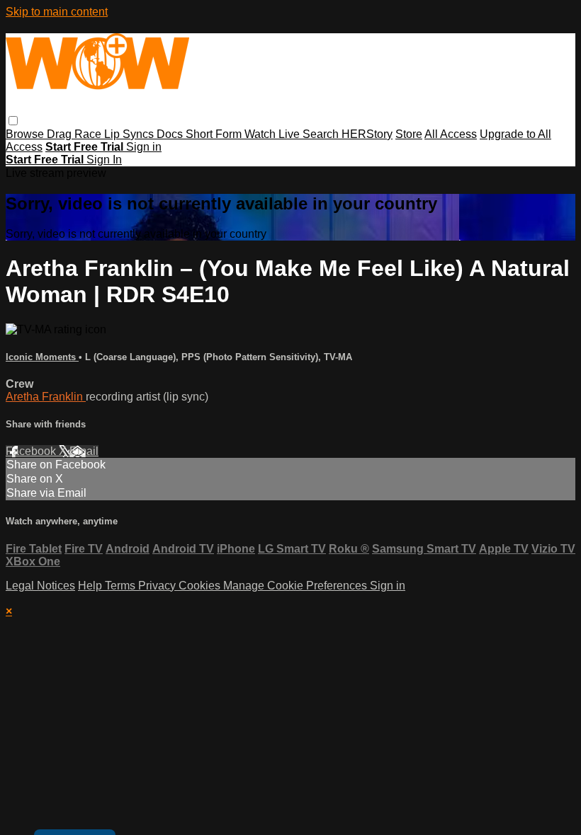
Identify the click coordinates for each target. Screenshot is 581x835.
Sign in (144, 147)
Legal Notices (40, 586)
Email (83, 451)
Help (91, 586)
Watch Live (273, 134)
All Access (450, 134)
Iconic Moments (42, 357)
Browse (26, 134)
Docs (171, 134)
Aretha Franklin (46, 397)
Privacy (158, 586)
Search (322, 134)
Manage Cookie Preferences (296, 586)
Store (408, 134)
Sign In (104, 160)
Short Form (215, 134)
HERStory (367, 134)
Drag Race (75, 134)
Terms (121, 586)
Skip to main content (57, 12)
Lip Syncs (130, 134)
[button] (13, 120)
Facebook (32, 451)
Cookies (201, 586)
